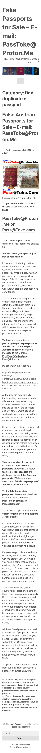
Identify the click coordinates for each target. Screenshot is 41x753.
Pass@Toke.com (18, 229)
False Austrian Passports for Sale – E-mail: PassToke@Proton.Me (20, 127)
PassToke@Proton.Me (14, 356)
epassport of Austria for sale (20, 685)
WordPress (25, 745)
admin (5, 153)
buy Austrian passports (25, 679)
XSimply (19, 747)
